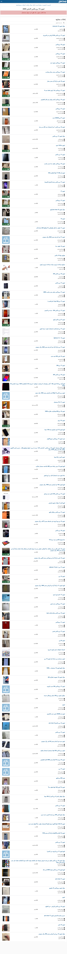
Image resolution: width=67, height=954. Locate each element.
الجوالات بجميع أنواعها (20, 5)
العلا (34, 5)
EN (1, 1)
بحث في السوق (59, 22)
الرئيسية (49, 5)
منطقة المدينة (39, 5)
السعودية (44, 5)
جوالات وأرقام (29, 5)
